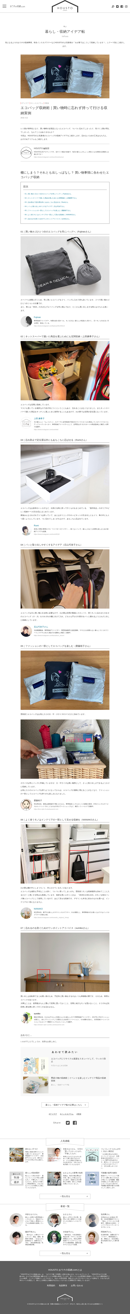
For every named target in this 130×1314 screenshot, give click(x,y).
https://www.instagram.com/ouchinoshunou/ (49, 157)
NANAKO (38, 909)
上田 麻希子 (39, 418)
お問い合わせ (77, 1285)
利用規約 (51, 1285)
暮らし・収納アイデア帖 (65, 31)
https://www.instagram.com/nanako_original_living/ (51, 917)
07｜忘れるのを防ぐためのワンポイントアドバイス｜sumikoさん (47, 219)
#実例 (47, 103)
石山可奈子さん (41, 627)
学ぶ (65, 26)
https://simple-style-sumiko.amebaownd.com (49, 1025)
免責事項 (63, 1285)
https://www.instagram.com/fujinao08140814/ (49, 326)
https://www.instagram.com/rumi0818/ (47, 534)
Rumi (36, 525)
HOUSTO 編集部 (41, 148)
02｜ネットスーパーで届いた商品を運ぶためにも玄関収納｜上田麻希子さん (51, 198)
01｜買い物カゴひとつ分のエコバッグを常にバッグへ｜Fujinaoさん (48, 194)
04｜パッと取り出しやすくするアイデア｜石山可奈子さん (45, 206)
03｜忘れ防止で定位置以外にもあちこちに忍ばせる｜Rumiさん (46, 202)
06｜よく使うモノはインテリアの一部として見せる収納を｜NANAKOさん (50, 215)
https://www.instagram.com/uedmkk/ (46, 429)
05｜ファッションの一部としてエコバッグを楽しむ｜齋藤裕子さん (48, 210)
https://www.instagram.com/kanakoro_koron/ (49, 635)
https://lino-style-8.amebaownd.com (46, 809)
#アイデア (25, 103)
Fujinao (37, 317)
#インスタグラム (37, 103)
